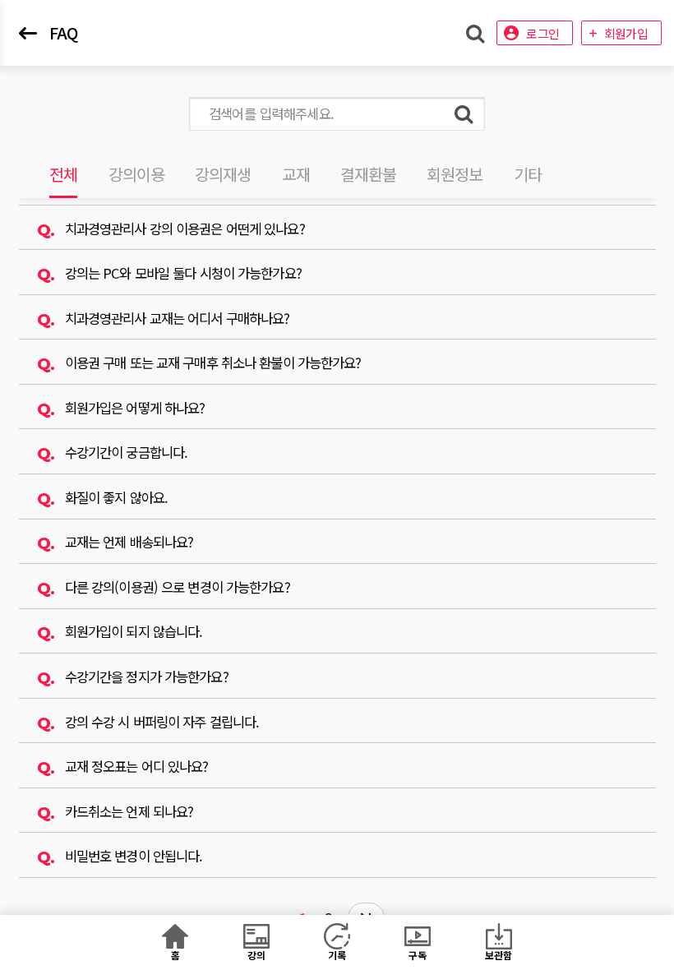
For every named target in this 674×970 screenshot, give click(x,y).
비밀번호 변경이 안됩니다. (134, 856)
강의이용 (136, 173)
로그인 (542, 33)
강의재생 (223, 173)
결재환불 (368, 173)
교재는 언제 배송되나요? (129, 542)
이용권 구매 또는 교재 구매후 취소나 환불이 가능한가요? (213, 362)
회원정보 (454, 173)
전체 (63, 173)
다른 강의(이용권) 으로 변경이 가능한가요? (177, 587)
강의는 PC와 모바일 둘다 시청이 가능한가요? (183, 273)
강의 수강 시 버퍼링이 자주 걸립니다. (162, 722)
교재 (296, 173)
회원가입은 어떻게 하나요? (135, 408)
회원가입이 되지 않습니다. (134, 631)
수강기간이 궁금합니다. (126, 452)
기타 (528, 173)
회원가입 (626, 33)
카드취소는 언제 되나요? (129, 811)
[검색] (463, 114)
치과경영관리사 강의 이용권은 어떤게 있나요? (185, 228)
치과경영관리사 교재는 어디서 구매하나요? (177, 318)
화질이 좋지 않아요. (116, 497)
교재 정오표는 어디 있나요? (137, 766)
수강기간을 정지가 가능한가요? (147, 676)
